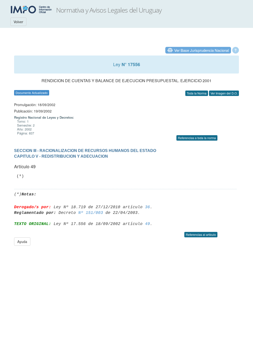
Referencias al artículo (201, 234)
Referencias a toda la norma (197, 138)
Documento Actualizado (32, 93)
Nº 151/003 (90, 213)
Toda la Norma (197, 93)
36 (147, 207)
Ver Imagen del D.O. (224, 93)
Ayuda (22, 241)
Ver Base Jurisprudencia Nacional (201, 50)
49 (147, 224)
